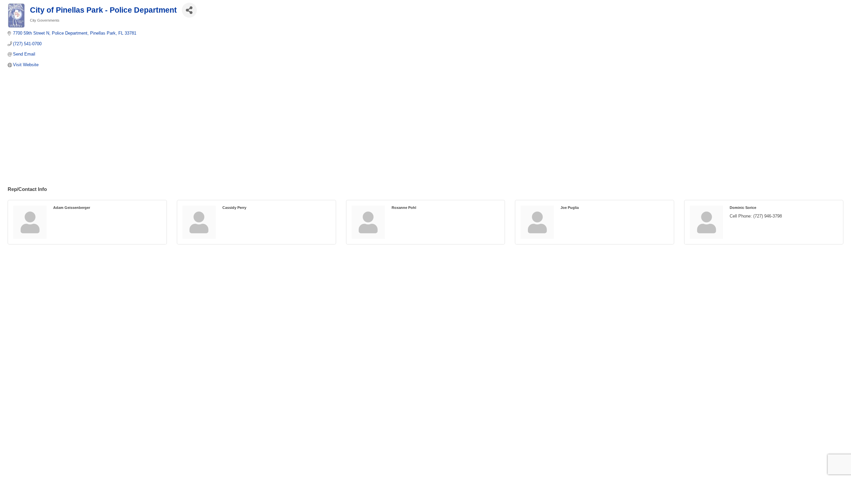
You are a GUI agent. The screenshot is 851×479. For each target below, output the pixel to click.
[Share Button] (189, 10)
